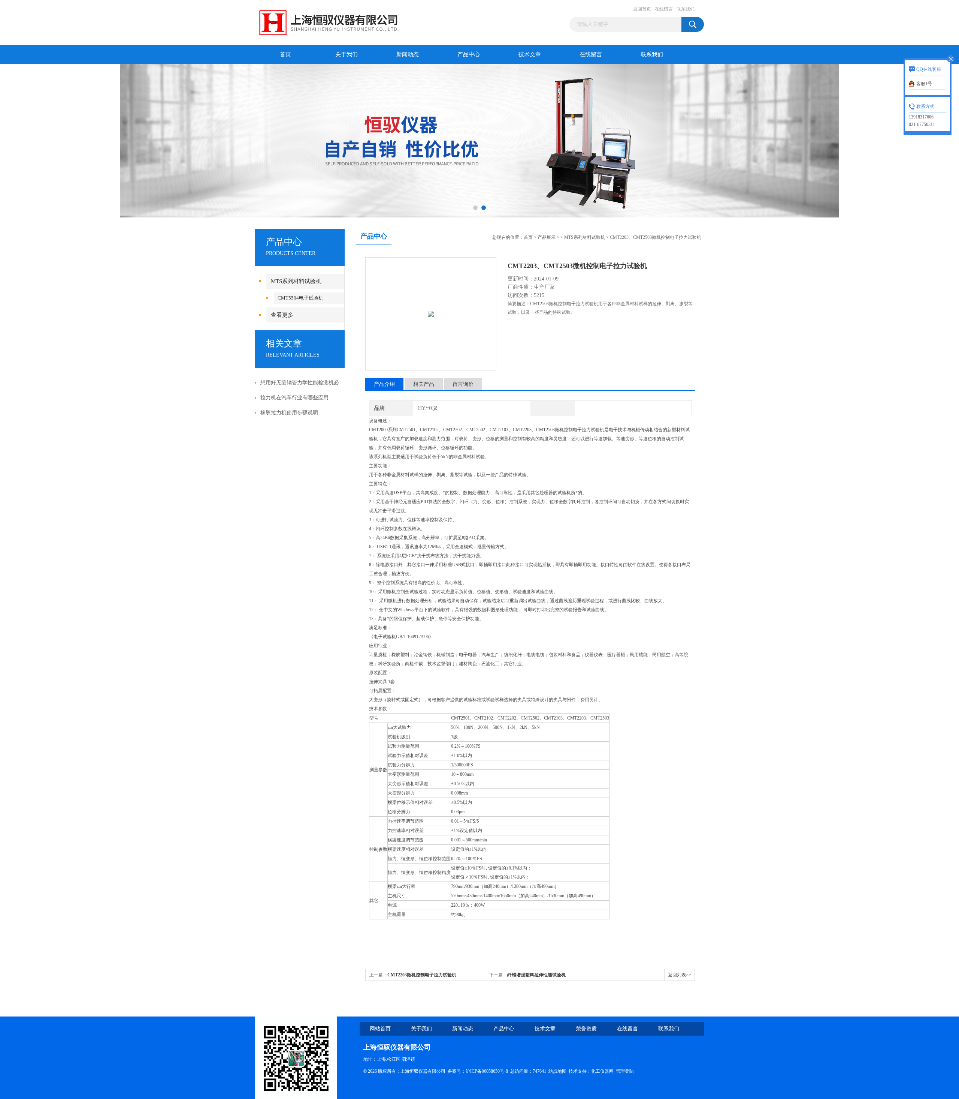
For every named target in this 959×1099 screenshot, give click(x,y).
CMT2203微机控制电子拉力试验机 (421, 975)
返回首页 (642, 9)
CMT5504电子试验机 (300, 298)
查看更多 (282, 315)
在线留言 (664, 9)
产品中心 (468, 54)
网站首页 (380, 1029)
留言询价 (463, 384)
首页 (285, 54)
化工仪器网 (602, 1071)
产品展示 (547, 237)
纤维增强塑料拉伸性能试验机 (536, 975)
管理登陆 (625, 1071)
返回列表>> (679, 975)
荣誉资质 (586, 1029)
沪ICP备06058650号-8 (487, 1071)
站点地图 (557, 1071)
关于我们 (346, 54)
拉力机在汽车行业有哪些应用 (294, 397)
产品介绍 (384, 384)
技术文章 (529, 54)
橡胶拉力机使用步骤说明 (289, 412)
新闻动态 (407, 54)
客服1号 (924, 83)
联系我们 (686, 9)
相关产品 (423, 384)
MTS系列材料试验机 (296, 281)
